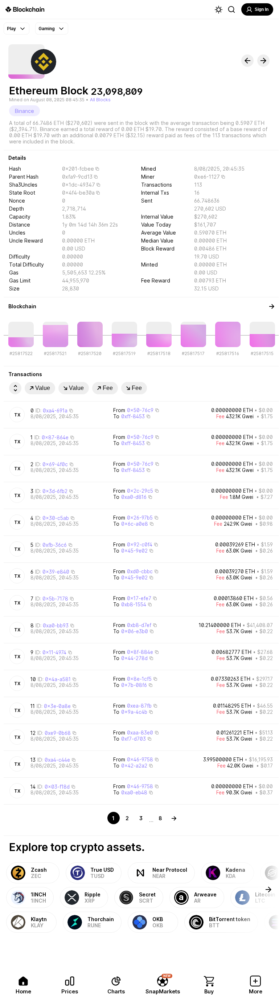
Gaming (46, 28)
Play (11, 28)
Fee (108, 388)
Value (42, 388)
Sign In (261, 9)
